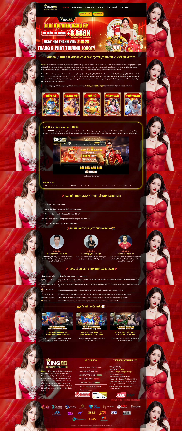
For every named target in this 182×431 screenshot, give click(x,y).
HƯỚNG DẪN (77, 7)
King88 (43, 65)
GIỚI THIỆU (124, 7)
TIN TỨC (101, 7)
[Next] (141, 107)
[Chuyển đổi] (43, 204)
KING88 (66, 7)
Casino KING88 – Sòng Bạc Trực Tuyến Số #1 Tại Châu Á (109, 333)
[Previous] (40, 107)
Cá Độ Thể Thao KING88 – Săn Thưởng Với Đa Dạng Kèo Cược (75, 333)
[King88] (50, 7)
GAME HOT (89, 7)
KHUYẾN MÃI (112, 7)
